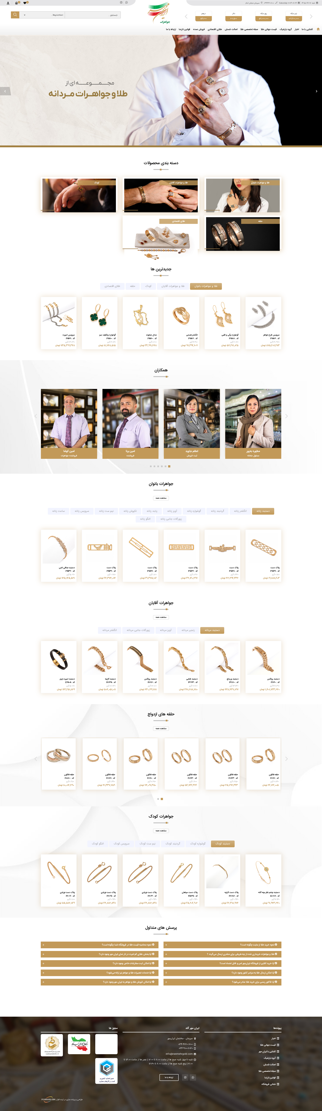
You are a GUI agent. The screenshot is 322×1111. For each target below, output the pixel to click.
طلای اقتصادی (215, 29)
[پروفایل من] (8, 2)
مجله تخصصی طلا (249, 29)
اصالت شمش (231, 29)
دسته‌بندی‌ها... (57, 15)
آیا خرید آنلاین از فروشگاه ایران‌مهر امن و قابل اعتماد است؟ (247, 964)
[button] (5, 91)
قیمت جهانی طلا (269, 29)
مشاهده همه (161, 498)
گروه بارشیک (286, 29)
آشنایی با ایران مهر (267, 1052)
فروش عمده (199, 29)
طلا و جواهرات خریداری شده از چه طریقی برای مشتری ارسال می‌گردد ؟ (241, 954)
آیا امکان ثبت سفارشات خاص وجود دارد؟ (132, 964)
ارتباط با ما (171, 29)
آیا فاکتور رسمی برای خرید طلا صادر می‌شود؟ (253, 982)
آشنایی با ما (307, 29)
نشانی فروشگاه (268, 1084)
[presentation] (186, 16)
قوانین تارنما (184, 29)
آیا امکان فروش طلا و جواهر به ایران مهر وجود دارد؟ (127, 982)
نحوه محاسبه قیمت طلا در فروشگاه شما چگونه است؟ (127, 945)
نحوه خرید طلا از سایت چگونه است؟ (257, 945)
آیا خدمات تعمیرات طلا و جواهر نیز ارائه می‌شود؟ (129, 973)
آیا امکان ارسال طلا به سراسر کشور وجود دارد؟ (253, 973)
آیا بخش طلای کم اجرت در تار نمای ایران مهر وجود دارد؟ (125, 954)
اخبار (297, 29)
